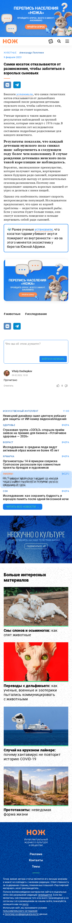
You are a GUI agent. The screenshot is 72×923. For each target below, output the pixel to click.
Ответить (8, 385)
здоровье (9, 425)
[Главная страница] (10, 41)
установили (24, 94)
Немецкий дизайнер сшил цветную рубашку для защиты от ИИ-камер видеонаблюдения (34, 417)
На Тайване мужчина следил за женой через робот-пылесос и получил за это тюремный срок (30, 482)
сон (5, 491)
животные (10, 52)
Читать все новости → (22, 506)
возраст (8, 442)
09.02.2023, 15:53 (20, 375)
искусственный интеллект (20, 411)
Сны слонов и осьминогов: (31, 632)
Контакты (36, 860)
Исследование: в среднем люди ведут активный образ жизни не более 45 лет (31, 449)
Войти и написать (53, 358)
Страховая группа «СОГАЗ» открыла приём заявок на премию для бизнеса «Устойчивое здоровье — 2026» (34, 433)
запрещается (45, 895)
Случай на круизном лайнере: (32, 754)
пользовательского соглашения (20, 911)
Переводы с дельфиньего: (30, 692)
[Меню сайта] (67, 41)
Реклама (36, 854)
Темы (36, 866)
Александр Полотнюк (31, 52)
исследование (37, 314)
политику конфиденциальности (22, 914)
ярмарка (8, 456)
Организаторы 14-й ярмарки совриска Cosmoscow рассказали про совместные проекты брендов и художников (32, 464)
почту (25, 904)
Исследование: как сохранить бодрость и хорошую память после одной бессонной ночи (36, 497)
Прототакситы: (27, 812)
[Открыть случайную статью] (51, 41)
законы (8, 474)
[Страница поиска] (59, 41)
